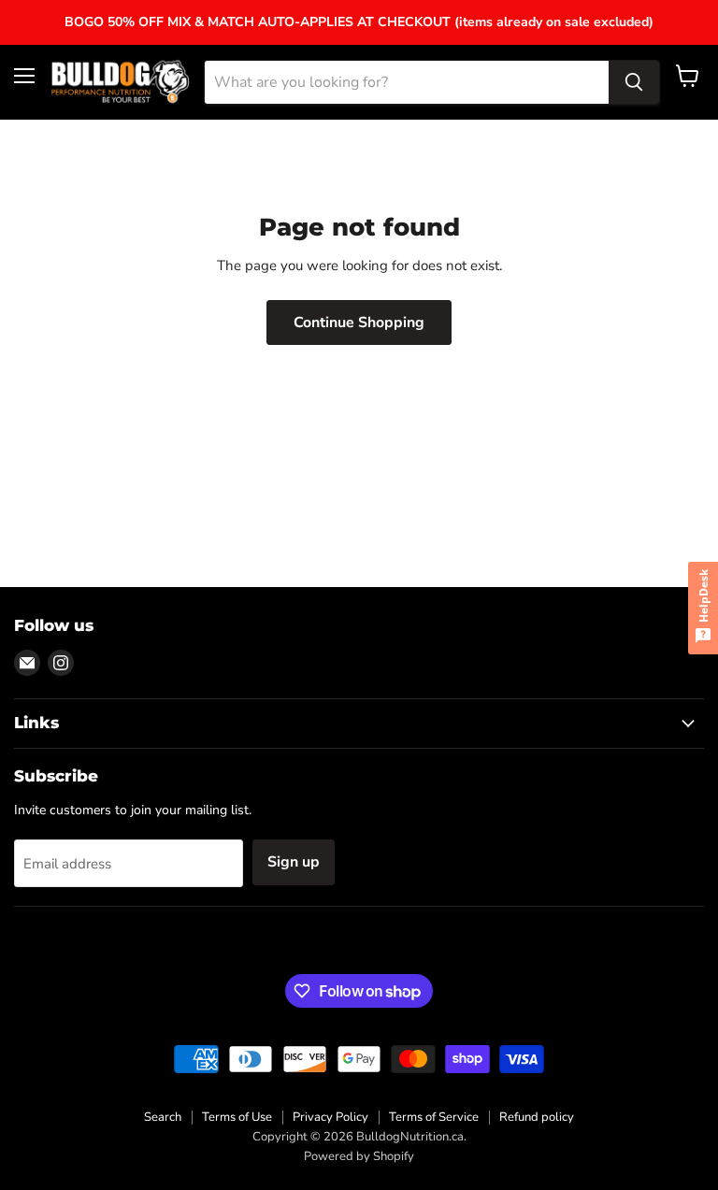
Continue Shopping (359, 322)
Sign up (293, 862)
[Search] (634, 82)
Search (162, 1117)
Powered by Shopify (359, 1156)
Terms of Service (434, 1117)
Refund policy (536, 1117)
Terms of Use (237, 1117)
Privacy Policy (330, 1117)
